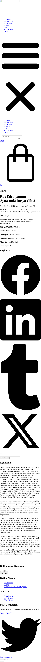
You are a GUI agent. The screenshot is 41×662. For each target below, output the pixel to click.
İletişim (6, 31)
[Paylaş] (5, 659)
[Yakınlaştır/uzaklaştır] (1, 659)
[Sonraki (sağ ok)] (3, 661)
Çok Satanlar (8, 29)
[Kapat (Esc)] (7, 659)
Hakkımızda (8, 21)
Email (2, 571)
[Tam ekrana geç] (3, 659)
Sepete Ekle (5, 458)
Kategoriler (8, 23)
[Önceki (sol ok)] (1, 661)
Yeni (6, 27)
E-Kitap (7, 25)
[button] (20, 76)
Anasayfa (7, 19)
